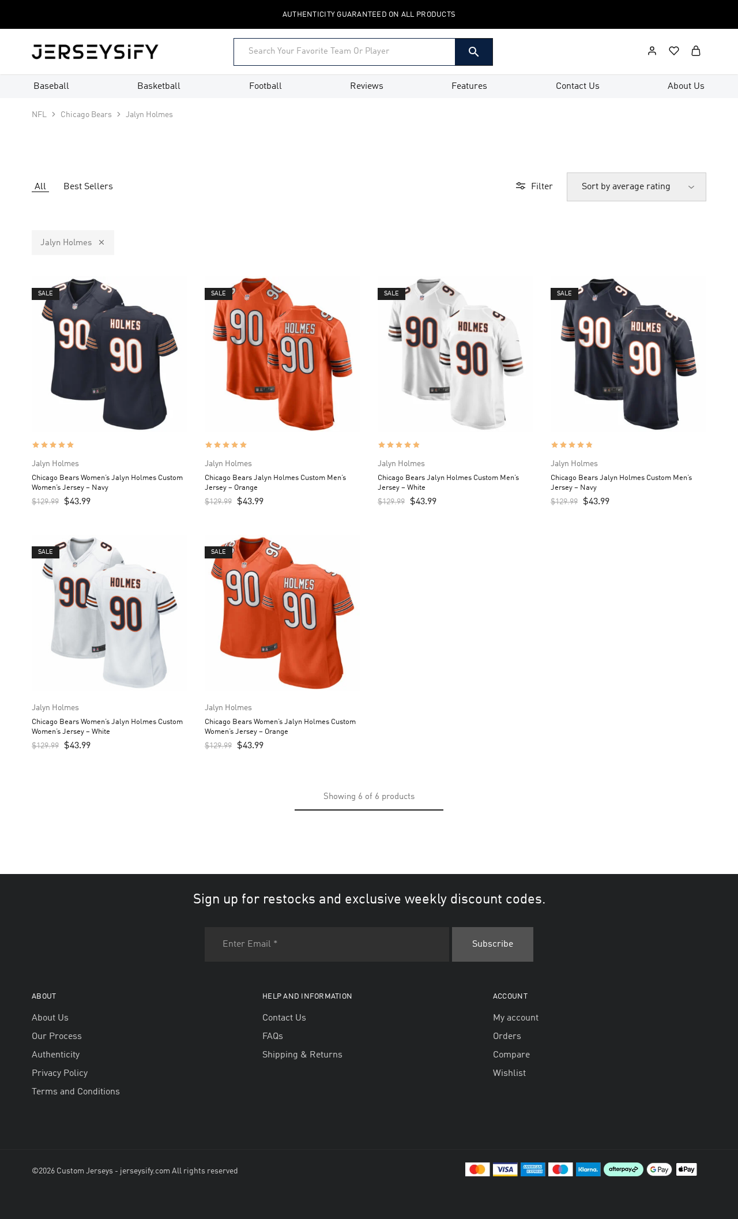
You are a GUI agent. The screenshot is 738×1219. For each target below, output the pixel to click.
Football (265, 86)
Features (469, 86)
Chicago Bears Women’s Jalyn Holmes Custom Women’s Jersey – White (107, 727)
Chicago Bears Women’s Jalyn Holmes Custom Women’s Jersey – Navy (107, 483)
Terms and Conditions (76, 1092)
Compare (511, 1055)
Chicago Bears (86, 115)
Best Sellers (88, 187)
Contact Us (578, 86)
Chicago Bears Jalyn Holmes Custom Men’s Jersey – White (448, 483)
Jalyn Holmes (66, 243)
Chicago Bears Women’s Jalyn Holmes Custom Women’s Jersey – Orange (280, 727)
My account (516, 1018)
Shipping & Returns (302, 1055)
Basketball (158, 86)
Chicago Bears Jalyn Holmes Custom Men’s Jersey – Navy (621, 483)
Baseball (51, 86)
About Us (686, 86)
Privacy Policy (60, 1073)
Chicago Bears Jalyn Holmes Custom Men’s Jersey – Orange (275, 483)
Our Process (57, 1036)
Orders (507, 1036)
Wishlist (509, 1073)
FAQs (272, 1036)
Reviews (366, 86)
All (40, 187)
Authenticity (56, 1055)
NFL (39, 115)
